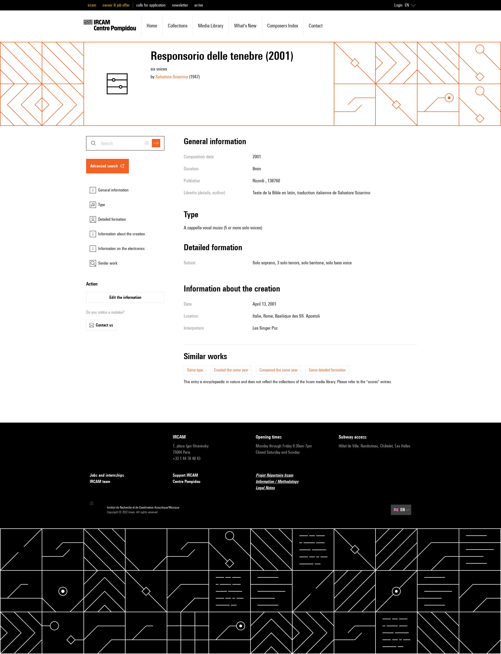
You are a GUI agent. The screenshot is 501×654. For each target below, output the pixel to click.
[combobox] (125, 143)
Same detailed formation (327, 369)
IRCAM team (100, 481)
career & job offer (116, 5)
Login (398, 5)
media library (210, 25)
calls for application (151, 5)
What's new (245, 25)
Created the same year (231, 369)
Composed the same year (278, 369)
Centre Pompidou (186, 481)
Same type (195, 369)
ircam (92, 5)
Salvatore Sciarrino (172, 76)
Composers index (282, 25)
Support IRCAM (185, 475)
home (152, 25)
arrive (198, 5)
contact (316, 25)
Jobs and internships (107, 475)
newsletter (180, 5)
